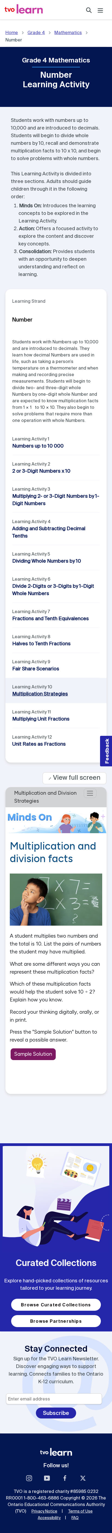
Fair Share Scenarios (35, 668)
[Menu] (100, 10)
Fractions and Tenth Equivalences (50, 618)
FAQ (75, 1518)
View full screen (74, 777)
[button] (106, 751)
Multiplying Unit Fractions (41, 719)
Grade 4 (36, 32)
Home (11, 32)
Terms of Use (80, 1511)
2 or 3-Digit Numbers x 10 (41, 471)
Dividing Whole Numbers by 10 (46, 561)
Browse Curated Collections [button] (56, 1304)
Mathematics (68, 32)
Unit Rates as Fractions (39, 744)
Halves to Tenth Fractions (41, 643)
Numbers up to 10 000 (38, 446)
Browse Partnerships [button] (56, 1321)
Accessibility (49, 1518)
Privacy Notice (44, 1511)
